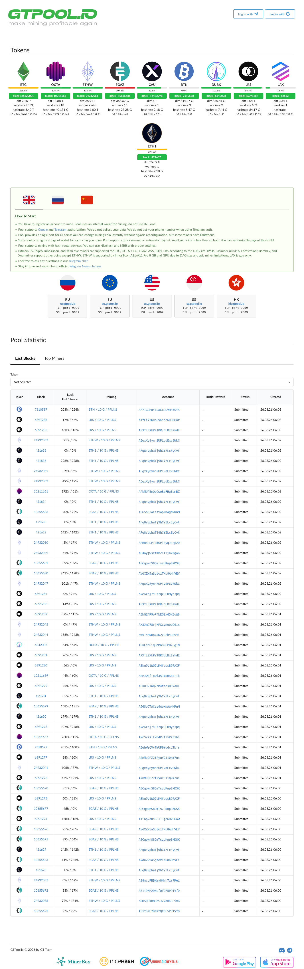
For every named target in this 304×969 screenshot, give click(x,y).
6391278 (41, 727)
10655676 (41, 829)
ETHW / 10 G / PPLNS (104, 440)
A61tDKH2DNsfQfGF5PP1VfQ (159, 890)
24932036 (41, 900)
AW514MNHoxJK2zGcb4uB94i (159, 635)
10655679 (41, 706)
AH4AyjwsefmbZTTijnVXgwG (159, 553)
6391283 (41, 604)
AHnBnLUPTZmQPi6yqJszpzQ (159, 543)
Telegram (61, 229)
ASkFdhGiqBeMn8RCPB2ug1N (159, 645)
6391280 (41, 665)
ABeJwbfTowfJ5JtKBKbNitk (159, 676)
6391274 (41, 819)
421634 (41, 501)
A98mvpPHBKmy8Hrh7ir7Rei (159, 880)
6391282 (41, 614)
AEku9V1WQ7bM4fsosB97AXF (159, 665)
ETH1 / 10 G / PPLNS (104, 450)
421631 (41, 696)
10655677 (41, 808)
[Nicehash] (116, 965)
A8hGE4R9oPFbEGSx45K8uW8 (159, 614)
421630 (41, 716)
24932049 (41, 553)
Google (43, 229)
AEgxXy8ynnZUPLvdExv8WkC (159, 440)
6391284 (41, 594)
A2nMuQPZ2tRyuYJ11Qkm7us (159, 757)
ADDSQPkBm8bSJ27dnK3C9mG (159, 901)
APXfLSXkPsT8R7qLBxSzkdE (159, 430)
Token (14, 374)
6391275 (41, 798)
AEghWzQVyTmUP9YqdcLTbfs (159, 747)
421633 (41, 522)
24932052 (41, 481)
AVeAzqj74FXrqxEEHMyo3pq (159, 594)
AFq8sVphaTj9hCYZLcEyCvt (159, 450)
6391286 (41, 420)
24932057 (41, 440)
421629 (41, 849)
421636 (41, 450)
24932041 (41, 767)
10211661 (41, 491)
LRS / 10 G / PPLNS (102, 420)
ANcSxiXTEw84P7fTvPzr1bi (159, 737)
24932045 (41, 624)
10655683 (41, 512)
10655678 (41, 788)
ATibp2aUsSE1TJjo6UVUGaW (159, 819)
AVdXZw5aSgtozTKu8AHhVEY (159, 573)
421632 (41, 532)
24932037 (41, 880)
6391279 (41, 686)
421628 (41, 870)
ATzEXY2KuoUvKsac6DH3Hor (159, 420)
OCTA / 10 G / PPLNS (104, 491)
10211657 (41, 737)
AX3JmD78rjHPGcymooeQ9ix (159, 624)
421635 (41, 460)
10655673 (41, 860)
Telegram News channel (85, 266)
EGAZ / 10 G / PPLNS (104, 512)
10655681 (41, 563)
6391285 (41, 430)
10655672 (41, 890)
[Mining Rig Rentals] (159, 965)
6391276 (41, 778)
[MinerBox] (74, 965)
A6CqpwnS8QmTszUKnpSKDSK (159, 563)
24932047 (41, 583)
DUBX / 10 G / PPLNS (104, 645)
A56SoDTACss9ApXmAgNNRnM (159, 512)
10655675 (41, 839)
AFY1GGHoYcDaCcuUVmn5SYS (159, 410)
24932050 (41, 542)
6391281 (41, 655)
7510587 (41, 409)
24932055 (41, 471)
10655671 (41, 911)
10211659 (41, 675)
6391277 (41, 757)
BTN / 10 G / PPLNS (103, 409)
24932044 (41, 634)
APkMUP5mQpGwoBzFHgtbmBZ (159, 491)
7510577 (41, 747)
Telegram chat (78, 261)
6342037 (41, 645)
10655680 (41, 573)
